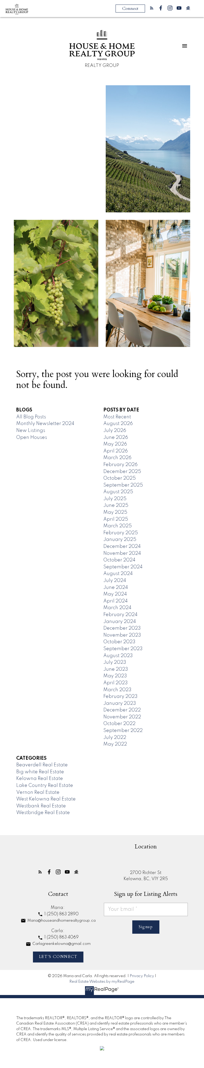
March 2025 (117, 526)
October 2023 (119, 642)
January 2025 (119, 539)
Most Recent (117, 417)
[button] (151, 8)
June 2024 (115, 587)
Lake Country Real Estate (44, 785)
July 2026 (114, 430)
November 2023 (122, 635)
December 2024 (122, 546)
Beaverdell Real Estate (42, 765)
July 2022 (114, 737)
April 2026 (115, 451)
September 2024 (123, 567)
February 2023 (120, 696)
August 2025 (118, 492)
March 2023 (117, 689)
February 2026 (120, 464)
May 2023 (115, 676)
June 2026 (115, 437)
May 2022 (115, 744)
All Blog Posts (31, 417)
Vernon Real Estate (38, 792)
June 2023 (115, 669)
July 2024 (114, 580)
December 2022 (122, 710)
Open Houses (31, 437)
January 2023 (119, 703)
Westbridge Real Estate (43, 812)
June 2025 (115, 505)
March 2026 (117, 457)
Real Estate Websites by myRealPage (101, 982)
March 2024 (117, 607)
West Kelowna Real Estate (46, 799)
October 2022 (119, 723)
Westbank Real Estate (41, 806)
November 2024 (122, 553)
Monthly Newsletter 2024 (45, 423)
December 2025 (122, 471)
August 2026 (118, 423)
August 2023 (118, 655)
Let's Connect (58, 956)
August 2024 (118, 573)
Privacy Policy (142, 976)
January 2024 (119, 621)
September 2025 (123, 485)
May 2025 (115, 512)
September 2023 (123, 648)
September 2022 (123, 730)
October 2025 (119, 478)
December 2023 (122, 628)
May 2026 (115, 444)
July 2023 (114, 662)
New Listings (30, 430)
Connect (130, 8)
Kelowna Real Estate (39, 778)
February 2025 (120, 533)
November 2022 (122, 717)
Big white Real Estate (40, 772)
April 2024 (115, 601)
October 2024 (119, 560)
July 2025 (114, 498)
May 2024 (115, 594)
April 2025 (115, 519)
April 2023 (115, 683)
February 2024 (120, 614)
